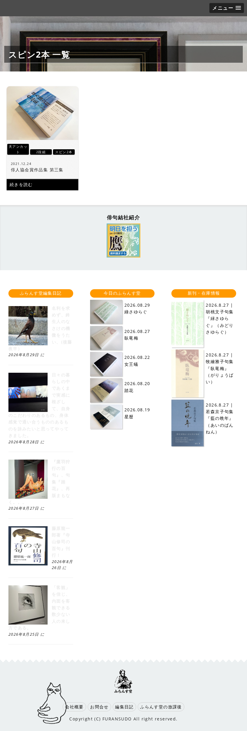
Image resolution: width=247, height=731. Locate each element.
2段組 (41, 152)
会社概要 (74, 707)
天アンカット (18, 149)
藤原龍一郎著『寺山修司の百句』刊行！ (61, 541)
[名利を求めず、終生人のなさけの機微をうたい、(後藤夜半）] (28, 344)
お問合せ (99, 707)
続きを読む (21, 184)
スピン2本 (63, 152)
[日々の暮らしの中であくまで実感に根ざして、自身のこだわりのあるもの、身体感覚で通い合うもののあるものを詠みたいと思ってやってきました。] (28, 410)
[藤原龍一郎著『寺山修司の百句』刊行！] (28, 564)
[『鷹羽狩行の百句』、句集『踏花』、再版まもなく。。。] (28, 497)
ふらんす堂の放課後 (161, 707)
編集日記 (124, 707)
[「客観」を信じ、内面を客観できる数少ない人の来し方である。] (28, 623)
